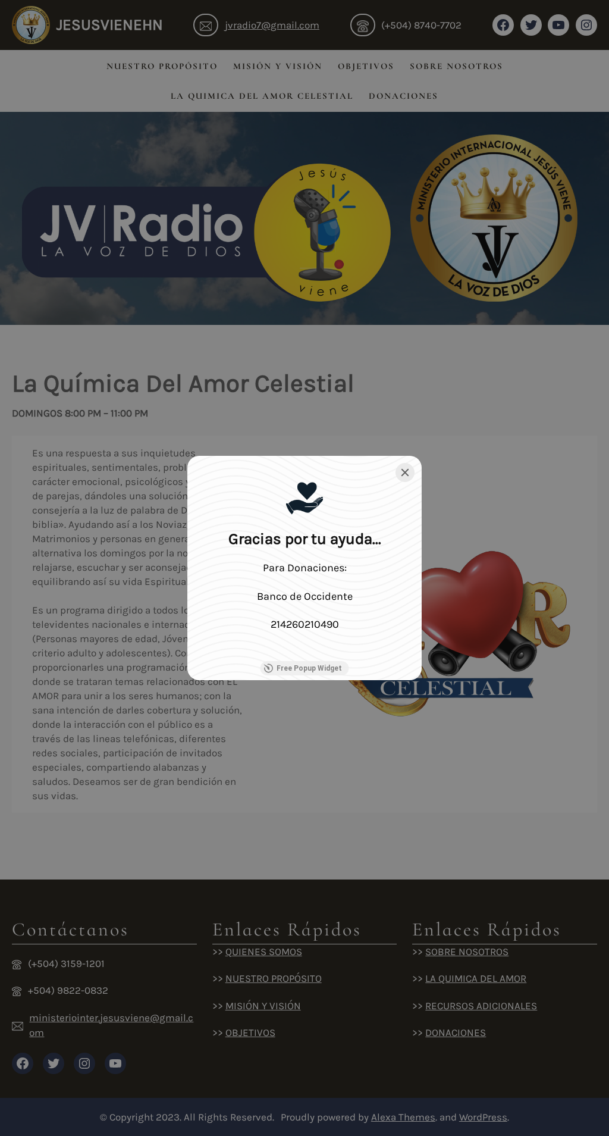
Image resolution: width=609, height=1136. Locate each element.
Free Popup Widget (309, 668)
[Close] (405, 472)
